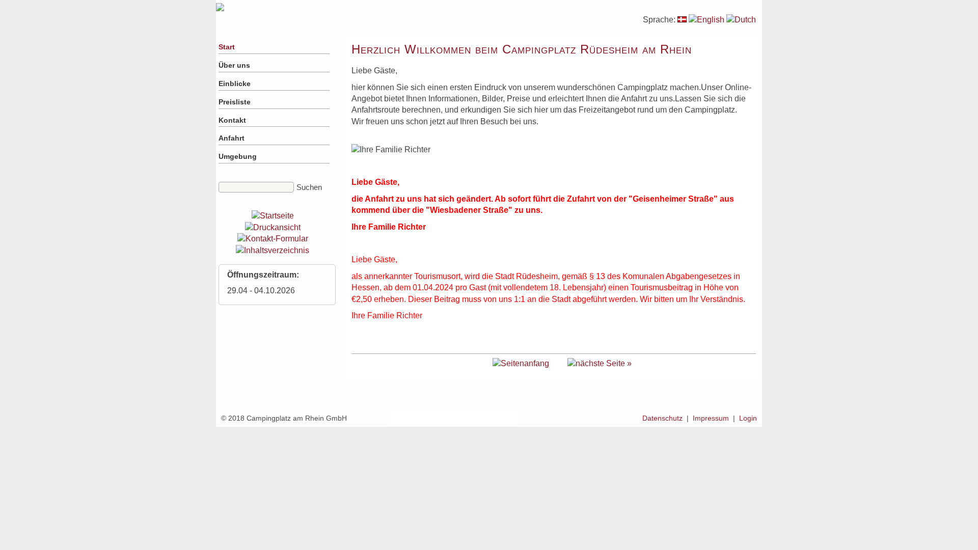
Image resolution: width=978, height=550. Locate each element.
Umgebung (238, 156)
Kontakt (232, 120)
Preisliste (235, 102)
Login (748, 418)
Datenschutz (662, 418)
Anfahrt (231, 138)
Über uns (234, 65)
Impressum (711, 418)
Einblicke (235, 83)
